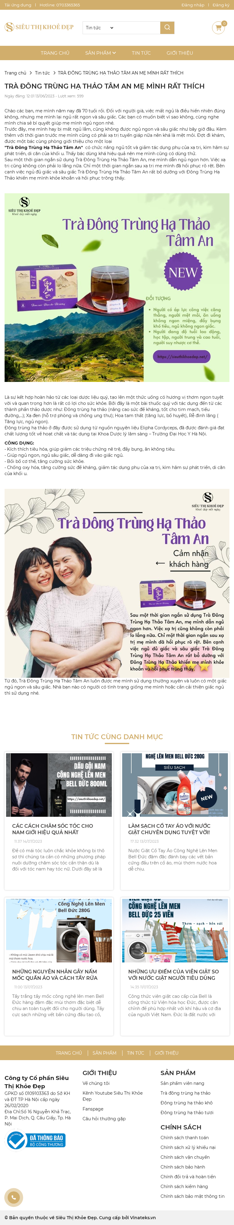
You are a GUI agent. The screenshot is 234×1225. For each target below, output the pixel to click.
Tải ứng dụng (18, 4)
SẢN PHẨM (178, 1073)
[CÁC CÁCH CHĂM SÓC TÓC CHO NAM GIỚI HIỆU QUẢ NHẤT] (59, 785)
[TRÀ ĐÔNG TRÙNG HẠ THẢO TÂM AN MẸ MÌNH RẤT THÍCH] (39, 28)
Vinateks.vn (143, 1217)
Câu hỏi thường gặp (104, 1118)
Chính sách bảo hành (183, 1167)
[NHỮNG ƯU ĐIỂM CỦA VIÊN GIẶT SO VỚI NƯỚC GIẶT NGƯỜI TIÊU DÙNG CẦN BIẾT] (175, 930)
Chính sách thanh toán (185, 1137)
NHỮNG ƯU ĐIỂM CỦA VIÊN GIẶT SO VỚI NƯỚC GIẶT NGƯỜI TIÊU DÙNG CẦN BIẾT (173, 978)
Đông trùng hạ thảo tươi (187, 1112)
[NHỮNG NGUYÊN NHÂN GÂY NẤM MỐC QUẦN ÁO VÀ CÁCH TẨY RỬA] (59, 930)
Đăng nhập (193, 4)
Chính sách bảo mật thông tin (193, 1196)
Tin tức (141, 53)
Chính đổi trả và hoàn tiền (188, 1177)
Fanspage (93, 1109)
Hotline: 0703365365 (60, 4)
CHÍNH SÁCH (181, 1127)
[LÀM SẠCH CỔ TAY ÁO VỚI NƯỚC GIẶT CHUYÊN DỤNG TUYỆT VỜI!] (175, 785)
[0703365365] (14, 1197)
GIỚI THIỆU (100, 1073)
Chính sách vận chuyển (185, 1157)
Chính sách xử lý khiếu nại (188, 1147)
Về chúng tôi (96, 1083)
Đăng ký (221, 4)
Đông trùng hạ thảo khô (187, 1103)
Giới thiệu (180, 53)
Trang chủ (55, 53)
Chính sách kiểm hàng (184, 1186)
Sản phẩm (98, 53)
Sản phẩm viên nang (182, 1083)
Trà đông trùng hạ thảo (186, 1093)
